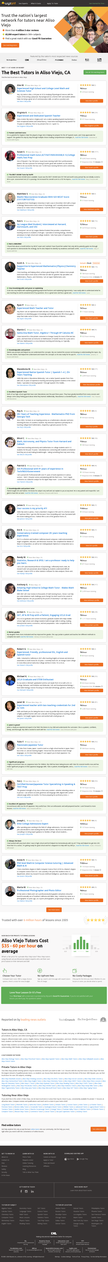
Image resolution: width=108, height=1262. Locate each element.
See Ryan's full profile (24, 319)
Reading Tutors (25, 1224)
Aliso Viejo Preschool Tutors (30, 1059)
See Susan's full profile (24, 168)
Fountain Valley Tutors (70, 1109)
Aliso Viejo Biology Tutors (10, 1059)
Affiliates (46, 1166)
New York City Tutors (80, 1220)
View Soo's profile (92, 797)
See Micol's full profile (24, 455)
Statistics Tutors (43, 1217)
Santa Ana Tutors (35, 1105)
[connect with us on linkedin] (31, 1191)
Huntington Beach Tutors (53, 1107)
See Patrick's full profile (25, 482)
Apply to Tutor (48, 1160)
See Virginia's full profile (25, 126)
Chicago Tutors (60, 1217)
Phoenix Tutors (96, 1211)
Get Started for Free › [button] (97, 3)
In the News (6, 1175)
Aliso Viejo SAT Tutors (70, 1088)
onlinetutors (35, 1129)
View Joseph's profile (92, 834)
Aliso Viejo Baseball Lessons (11, 1079)
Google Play (84, 1159)
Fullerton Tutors (85, 1109)
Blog (24, 1169)
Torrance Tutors (7, 1109)
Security (4, 1172)
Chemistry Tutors (7, 1214)
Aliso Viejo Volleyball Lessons (89, 1059)
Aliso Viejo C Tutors (28, 1083)
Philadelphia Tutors (98, 1208)
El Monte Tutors (97, 1109)
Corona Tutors (72, 1105)
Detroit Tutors (78, 1208)
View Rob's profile (92, 237)
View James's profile (91, 518)
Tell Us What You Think (30, 1172)
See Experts (23, 3)
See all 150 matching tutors (95, 72)
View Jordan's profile (92, 625)
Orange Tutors (56, 1109)
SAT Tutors (41, 1208)
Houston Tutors (78, 1211)
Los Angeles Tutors (80, 1214)
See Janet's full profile (24, 718)
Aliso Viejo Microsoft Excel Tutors (49, 1088)
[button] (102, 162)
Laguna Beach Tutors (96, 1107)
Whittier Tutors (68, 1107)
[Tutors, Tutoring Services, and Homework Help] (9, 3)
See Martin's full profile (25, 343)
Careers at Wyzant (49, 1157)
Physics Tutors (25, 1220)
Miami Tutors (78, 1217)
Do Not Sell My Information (99, 1257)
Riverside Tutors (22, 1105)
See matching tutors (10, 45)
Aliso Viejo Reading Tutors (65, 1083)
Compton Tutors (7, 1112)
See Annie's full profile (24, 876)
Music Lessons (25, 1217)
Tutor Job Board (49, 1163)
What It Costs (36, 3)
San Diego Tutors (97, 1220)
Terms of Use (76, 1257)
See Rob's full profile (24, 237)
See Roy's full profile (24, 427)
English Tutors (6, 1224)
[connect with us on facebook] (22, 1191)
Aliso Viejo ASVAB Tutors (47, 1086)
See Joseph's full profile (25, 834)
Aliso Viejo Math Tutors (69, 1059)
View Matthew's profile (91, 209)
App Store (70, 1159)
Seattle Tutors (96, 1217)
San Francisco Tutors (98, 1214)
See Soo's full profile (24, 797)
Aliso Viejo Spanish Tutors (51, 1059)
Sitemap (57, 1257)
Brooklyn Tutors (61, 1214)
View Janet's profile (91, 718)
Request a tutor (28, 1160)
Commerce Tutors (36, 1112)
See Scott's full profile (24, 279)
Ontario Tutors (60, 1105)
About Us (5, 1157)
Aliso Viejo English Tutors (33, 1081)
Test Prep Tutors (43, 1220)
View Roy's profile (92, 427)
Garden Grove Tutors (21, 1109)
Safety (4, 1169)
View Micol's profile (91, 454)
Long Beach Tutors (8, 1105)
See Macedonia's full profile (26, 385)
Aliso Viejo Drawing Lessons (32, 1079)
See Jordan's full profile (25, 626)
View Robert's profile (92, 665)
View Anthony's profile (91, 600)
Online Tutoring (28, 1163)
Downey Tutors (81, 1112)
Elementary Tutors (8, 1220)
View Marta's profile (91, 900)
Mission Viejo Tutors (22, 1112)
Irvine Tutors (83, 1105)
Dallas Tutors (60, 1220)
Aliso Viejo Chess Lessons (92, 1081)
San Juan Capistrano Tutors (65, 1112)
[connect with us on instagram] (26, 1191)
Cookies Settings (66, 1257)
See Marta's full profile (24, 901)
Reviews (4, 1166)
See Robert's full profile (25, 665)
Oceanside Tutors (37, 1107)
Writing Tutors (42, 1224)
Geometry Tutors (25, 1208)
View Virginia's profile (91, 126)
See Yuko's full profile (24, 755)
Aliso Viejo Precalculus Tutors (27, 1086)
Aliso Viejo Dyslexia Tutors (45, 1083)
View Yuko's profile (91, 755)
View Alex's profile (92, 101)
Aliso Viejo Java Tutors (29, 1088)
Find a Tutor (27, 1157)
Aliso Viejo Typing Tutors (88, 1088)
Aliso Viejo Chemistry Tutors (53, 1081)
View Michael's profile (91, 690)
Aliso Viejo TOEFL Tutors (84, 1083)
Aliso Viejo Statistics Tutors (67, 1086)
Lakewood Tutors (81, 1107)
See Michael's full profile (25, 690)
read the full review (81, 137)
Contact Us (5, 1160)
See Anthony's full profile (25, 601)
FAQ (3, 1163)
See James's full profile (24, 519)
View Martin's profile (92, 343)
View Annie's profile (91, 876)
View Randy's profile (91, 573)
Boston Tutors (60, 1211)
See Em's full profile (23, 546)
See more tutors (54, 910)
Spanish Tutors (43, 1214)
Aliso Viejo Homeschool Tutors (12, 1081)
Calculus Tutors (7, 1211)
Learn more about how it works (81, 1190)
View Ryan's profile (91, 318)
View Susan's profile (91, 167)
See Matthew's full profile (25, 210)
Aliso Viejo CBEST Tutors (72, 1081)
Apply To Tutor (52, 3)
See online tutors (98, 1129)
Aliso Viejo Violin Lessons (93, 1079)
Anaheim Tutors (48, 1105)
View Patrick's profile (92, 481)
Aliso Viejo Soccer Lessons (74, 1079)
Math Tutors (24, 1214)
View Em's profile (91, 546)
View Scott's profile (91, 281)
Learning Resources (29, 1166)
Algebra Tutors (7, 1208)
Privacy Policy (85, 1257)
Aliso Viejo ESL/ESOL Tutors (53, 1079)
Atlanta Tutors (60, 1208)
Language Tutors (25, 1211)
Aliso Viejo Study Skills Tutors (88, 1086)
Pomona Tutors (7, 1107)
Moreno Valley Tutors (21, 1107)
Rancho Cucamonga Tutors (40, 1109)
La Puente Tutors (95, 1105)
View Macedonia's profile (91, 385)
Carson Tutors (49, 1112)
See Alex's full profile (24, 101)
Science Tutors (43, 1211)
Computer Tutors (7, 1217)
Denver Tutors (60, 1224)
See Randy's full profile (24, 574)
